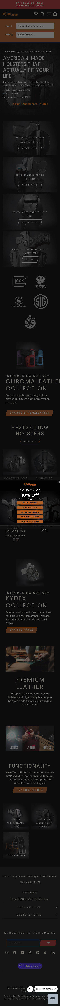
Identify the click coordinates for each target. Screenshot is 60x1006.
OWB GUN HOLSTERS (30, 517)
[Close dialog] (58, 482)
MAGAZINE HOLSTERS (30, 512)
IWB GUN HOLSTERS (30, 503)
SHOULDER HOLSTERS (30, 521)
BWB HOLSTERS (30, 507)
